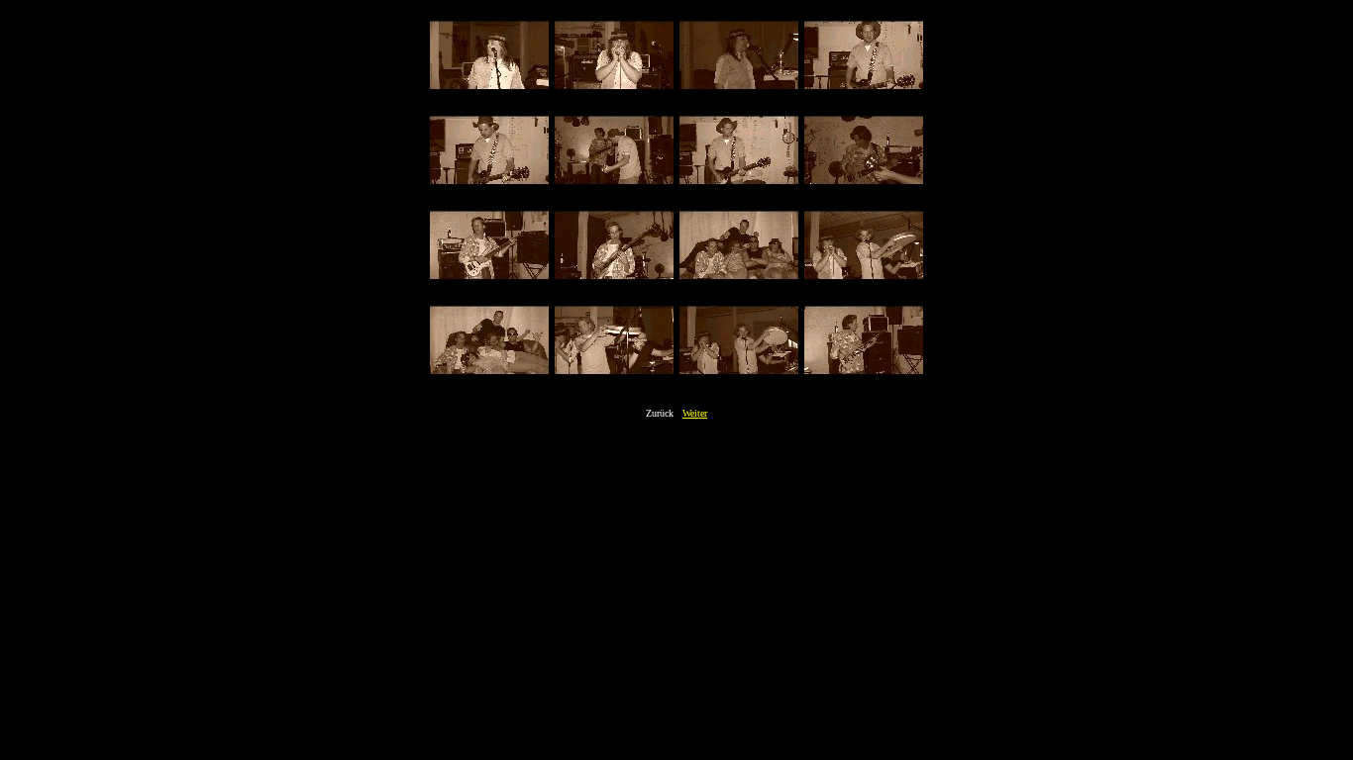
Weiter (694, 413)
